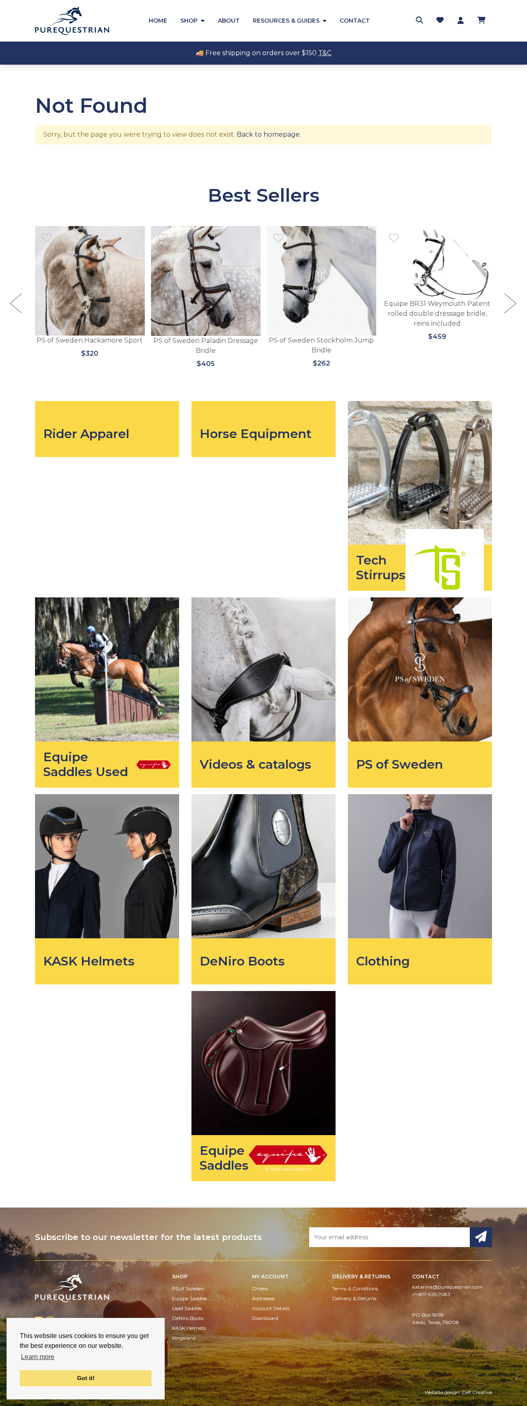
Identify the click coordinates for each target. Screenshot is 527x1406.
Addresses (263, 1298)
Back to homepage (268, 134)
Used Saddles (187, 1308)
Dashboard (265, 1318)
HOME (158, 20)
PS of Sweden (188, 1288)
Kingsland (184, 1338)
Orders (260, 1288)
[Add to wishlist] (46, 237)
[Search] (419, 20)
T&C (324, 53)
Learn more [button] (37, 1356)
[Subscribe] (481, 1237)
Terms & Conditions (355, 1288)
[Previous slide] (16, 304)
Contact (355, 20)
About (229, 20)
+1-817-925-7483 (431, 1294)
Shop (189, 20)
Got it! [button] (86, 1378)
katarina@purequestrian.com (447, 1287)
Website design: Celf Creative (458, 1392)
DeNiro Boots (187, 1318)
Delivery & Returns (354, 1298)
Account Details (270, 1308)
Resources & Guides (286, 20)
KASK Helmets (189, 1328)
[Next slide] (511, 304)
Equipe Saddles (189, 1298)
